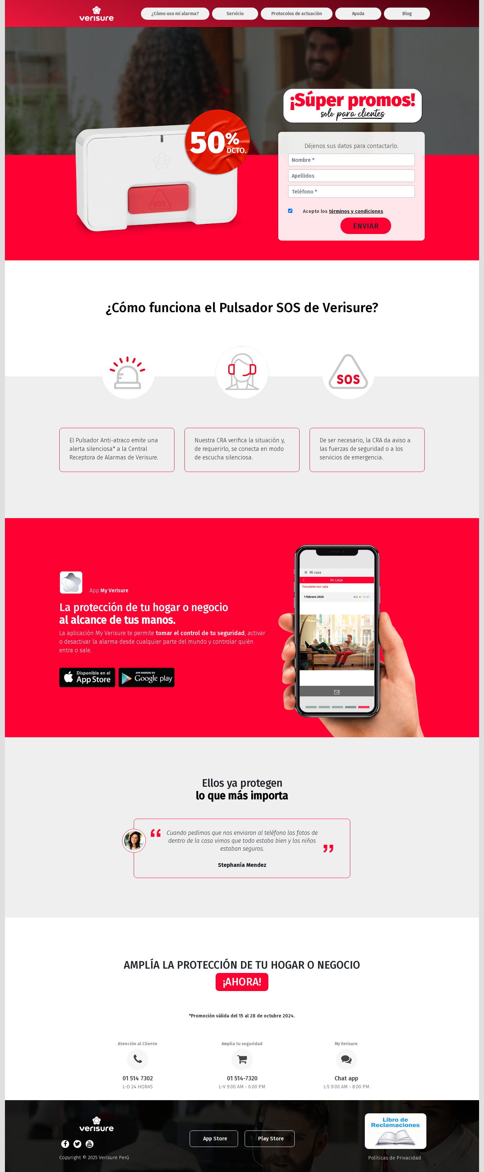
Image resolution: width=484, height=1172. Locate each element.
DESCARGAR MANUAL (90, 704)
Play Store (271, 1138)
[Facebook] (65, 1144)
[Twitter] (77, 1144)
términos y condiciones (356, 211)
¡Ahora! (242, 982)
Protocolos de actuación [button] (296, 13)
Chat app (346, 1078)
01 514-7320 (242, 1078)
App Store (215, 1138)
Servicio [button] (235, 13)
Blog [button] (407, 13)
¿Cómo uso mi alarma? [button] (175, 13)
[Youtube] (90, 1144)
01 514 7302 (137, 1078)
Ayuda (358, 13)
